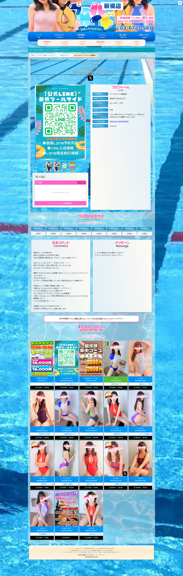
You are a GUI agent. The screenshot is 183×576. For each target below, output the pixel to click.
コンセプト (81, 550)
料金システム (95, 548)
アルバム (113, 126)
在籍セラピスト (65, 55)
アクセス (103, 550)
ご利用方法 (74, 550)
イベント (89, 550)
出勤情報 (87, 548)
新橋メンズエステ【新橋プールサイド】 (43, 55)
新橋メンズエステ (54, 203)
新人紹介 (103, 548)
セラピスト (80, 548)
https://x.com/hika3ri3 (119, 121)
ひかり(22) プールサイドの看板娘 (84, 55)
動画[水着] (96, 550)
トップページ (72, 548)
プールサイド (100, 555)
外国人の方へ (111, 548)
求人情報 (109, 550)
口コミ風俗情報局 (65, 203)
